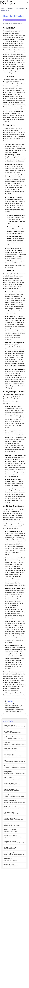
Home (2, 8)
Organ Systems (9, 8)
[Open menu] (27, 2)
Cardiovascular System (20, 8)
